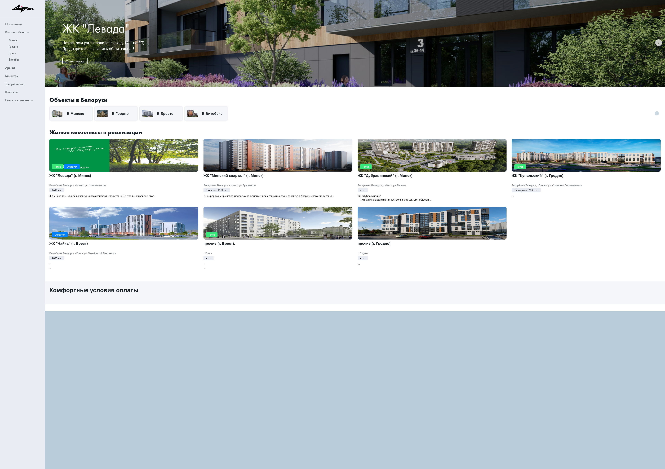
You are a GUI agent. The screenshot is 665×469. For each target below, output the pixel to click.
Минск (13, 40)
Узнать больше (75, 61)
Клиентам (11, 76)
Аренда (10, 67)
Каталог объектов (17, 32)
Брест (12, 53)
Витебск (14, 59)
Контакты (11, 92)
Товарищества (14, 84)
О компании (13, 24)
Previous (51, 43)
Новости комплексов (19, 100)
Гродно (13, 47)
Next (658, 43)
